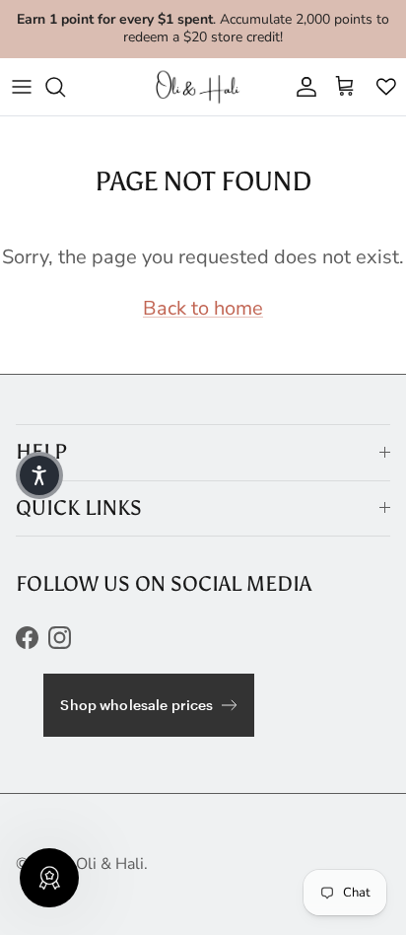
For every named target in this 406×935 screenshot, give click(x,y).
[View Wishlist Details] (386, 87)
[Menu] (21, 86)
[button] (39, 475)
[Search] (65, 86)
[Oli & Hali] (200, 87)
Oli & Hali (110, 864)
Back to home (203, 308)
